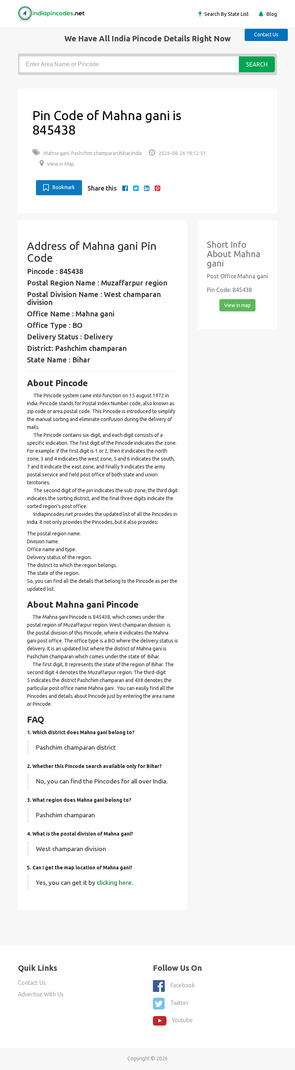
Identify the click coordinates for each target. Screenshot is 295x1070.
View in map (237, 305)
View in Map (60, 164)
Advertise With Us (41, 994)
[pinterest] (157, 188)
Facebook (182, 985)
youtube (182, 1020)
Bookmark (64, 187)
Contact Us (266, 34)
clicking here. (115, 882)
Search (257, 64)
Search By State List (226, 14)
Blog (271, 14)
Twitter (179, 1003)
